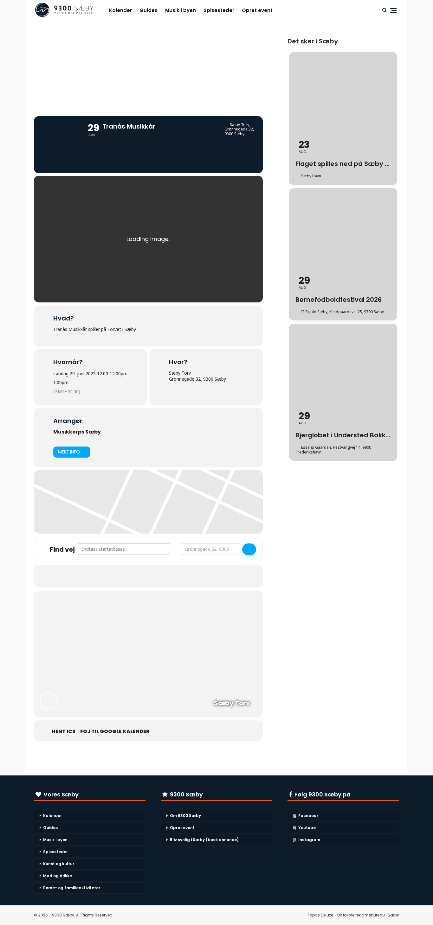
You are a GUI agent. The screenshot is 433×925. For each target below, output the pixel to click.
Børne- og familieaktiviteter (71, 887)
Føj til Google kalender (115, 731)
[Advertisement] (148, 65)
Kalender (120, 10)
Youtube (307, 827)
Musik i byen (180, 10)
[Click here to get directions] (249, 549)
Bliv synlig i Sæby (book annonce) (204, 839)
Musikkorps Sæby (77, 431)
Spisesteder (219, 10)
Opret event (257, 10)
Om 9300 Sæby (185, 815)
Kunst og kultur (58, 863)
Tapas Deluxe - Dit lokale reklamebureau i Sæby (353, 915)
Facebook (308, 815)
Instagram (309, 839)
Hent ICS (63, 731)
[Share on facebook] (140, 576)
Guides (148, 10)
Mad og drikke (57, 875)
